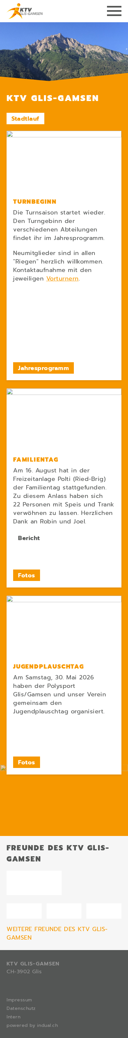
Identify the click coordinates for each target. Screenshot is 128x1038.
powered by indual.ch (32, 1025)
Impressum (19, 999)
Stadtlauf (25, 118)
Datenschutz (21, 1008)
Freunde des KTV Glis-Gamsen (58, 853)
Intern (13, 1016)
